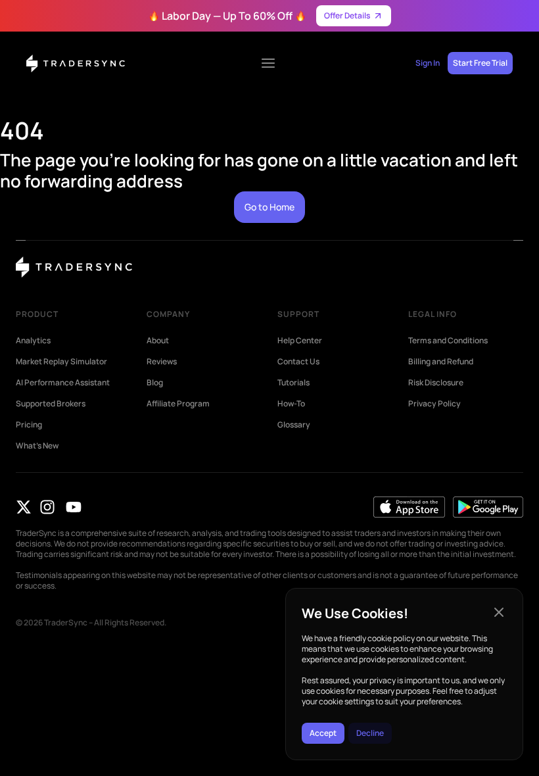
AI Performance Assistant (63, 382)
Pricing (29, 425)
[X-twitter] (24, 507)
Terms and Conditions (448, 340)
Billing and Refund (440, 361)
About (158, 340)
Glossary (293, 425)
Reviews (162, 361)
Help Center (299, 340)
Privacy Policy (434, 404)
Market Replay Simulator (61, 361)
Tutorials (293, 382)
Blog (155, 382)
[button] (499, 612)
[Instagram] (47, 507)
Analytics (33, 340)
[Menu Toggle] (268, 63)
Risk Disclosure (435, 382)
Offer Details (347, 15)
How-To (291, 404)
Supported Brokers (50, 404)
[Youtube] (74, 507)
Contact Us (298, 361)
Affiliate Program (178, 404)
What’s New (37, 446)
